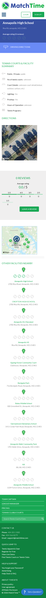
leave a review (29, 209)
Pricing (6, 508)
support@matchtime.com (17, 538)
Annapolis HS (23, 342)
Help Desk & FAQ (9, 573)
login (25, 15)
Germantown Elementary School (24, 424)
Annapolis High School (24, 281)
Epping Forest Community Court (23, 362)
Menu (4, 14)
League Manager (10, 503)
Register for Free (8, 551)
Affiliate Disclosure (9, 590)
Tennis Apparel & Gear (11, 549)
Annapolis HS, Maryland (23, 322)
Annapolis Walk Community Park (23, 444)
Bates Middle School (23, 403)
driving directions (20, 47)
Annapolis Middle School (24, 485)
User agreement (8, 587)
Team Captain (9, 499)
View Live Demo (8, 554)
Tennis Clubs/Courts (12, 512)
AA (23, 464)
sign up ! (38, 15)
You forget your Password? (13, 568)
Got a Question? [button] (35, 592)
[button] (32, 592)
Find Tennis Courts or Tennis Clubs (15, 557)
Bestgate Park (23, 383)
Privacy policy (7, 584)
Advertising (6, 571)
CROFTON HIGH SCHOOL (23, 301)
